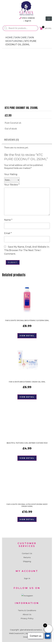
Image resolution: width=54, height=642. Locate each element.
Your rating (10, 174)
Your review (12, 184)
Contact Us (27, 553)
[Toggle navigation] (49, 18)
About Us (27, 614)
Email (8, 233)
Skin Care (21, 37)
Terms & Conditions (27, 610)
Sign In (28, 21)
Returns (27, 557)
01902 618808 (28, 18)
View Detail (27, 336)
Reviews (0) (11, 139)
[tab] (11, 140)
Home (9, 37)
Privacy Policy (27, 618)
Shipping (27, 561)
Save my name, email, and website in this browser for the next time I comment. (26, 250)
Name (8, 220)
